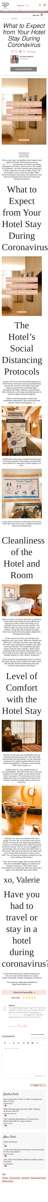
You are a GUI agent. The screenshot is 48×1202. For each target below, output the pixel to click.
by (21, 56)
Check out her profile (23, 992)
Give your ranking (37, 1034)
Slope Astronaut (10, 1141)
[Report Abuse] (24, 51)
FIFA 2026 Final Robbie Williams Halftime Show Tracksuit (23, 1160)
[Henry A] (5, 1010)
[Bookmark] (12, 51)
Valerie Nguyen (27, 56)
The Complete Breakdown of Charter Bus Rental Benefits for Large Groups (21, 1120)
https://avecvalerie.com (21, 984)
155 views (31, 51)
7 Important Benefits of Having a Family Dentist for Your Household (23, 1150)
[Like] (16, 51)
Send (36, 1085)
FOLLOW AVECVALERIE (23, 69)
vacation (8, 164)
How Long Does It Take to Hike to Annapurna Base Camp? (22, 1100)
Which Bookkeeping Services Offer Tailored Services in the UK (21, 1110)
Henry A (12, 1005)
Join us (20, 5)
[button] (5, 1042)
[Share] (20, 51)
